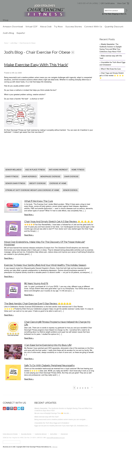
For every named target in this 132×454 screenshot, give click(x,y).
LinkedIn (22, 408)
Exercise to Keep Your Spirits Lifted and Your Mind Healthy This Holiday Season (45, 265)
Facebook (8, 408)
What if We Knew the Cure (38, 201)
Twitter (18, 408)
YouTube (4, 408)
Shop (5, 20)
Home (6, 43)
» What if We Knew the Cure (110, 69)
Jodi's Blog (13, 43)
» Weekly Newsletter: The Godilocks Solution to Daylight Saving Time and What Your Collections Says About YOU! (111, 48)
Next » (92, 387)
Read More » (29, 214)
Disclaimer (64, 434)
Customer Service (41, 434)
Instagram (11, 408)
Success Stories (26, 434)
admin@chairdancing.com (56, 437)
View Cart (121, 3)
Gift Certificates (108, 3)
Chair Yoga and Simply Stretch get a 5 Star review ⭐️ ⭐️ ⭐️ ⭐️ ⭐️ (58, 221)
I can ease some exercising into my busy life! (47, 345)
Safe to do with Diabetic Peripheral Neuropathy (49, 365)
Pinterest (15, 408)
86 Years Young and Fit (36, 283)
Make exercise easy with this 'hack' (36, 64)
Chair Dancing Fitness (10, 434)
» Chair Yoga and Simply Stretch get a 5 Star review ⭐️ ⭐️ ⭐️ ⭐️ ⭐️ (112, 75)
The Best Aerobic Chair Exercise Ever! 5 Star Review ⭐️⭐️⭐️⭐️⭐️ (37, 303)
